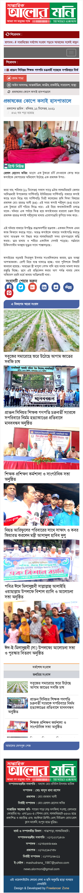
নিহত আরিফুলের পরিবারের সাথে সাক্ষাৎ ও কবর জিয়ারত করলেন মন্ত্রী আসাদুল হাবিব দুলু (41, 533)
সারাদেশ (65, 85)
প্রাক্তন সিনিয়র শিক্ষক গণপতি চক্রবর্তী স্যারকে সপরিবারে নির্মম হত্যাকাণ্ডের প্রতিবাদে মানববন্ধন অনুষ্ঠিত (40, 418)
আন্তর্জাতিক (35, 85)
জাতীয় (45, 85)
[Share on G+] (32, 287)
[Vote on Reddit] (56, 287)
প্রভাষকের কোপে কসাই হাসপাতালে (37, 101)
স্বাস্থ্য (73, 85)
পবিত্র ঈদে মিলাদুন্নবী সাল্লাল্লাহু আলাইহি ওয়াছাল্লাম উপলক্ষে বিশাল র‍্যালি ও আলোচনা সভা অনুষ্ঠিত (39, 592)
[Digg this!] (68, 287)
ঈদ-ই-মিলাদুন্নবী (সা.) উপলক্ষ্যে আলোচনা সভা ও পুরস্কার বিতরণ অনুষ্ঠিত (40, 650)
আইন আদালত (19, 85)
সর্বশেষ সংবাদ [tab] (42, 667)
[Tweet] (20, 287)
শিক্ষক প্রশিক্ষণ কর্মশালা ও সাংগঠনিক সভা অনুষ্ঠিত (37, 476)
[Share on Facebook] (9, 287)
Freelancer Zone (57, 888)
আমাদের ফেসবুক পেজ (18, 746)
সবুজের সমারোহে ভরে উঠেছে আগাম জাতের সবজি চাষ (39, 359)
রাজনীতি (54, 85)
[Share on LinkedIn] (44, 287)
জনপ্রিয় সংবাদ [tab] (41, 674)
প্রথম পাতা (17, 78)
